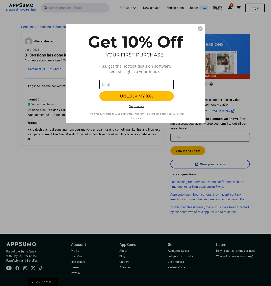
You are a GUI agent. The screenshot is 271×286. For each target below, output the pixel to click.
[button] (200, 28)
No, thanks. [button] (136, 106)
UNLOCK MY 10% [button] (136, 96)
